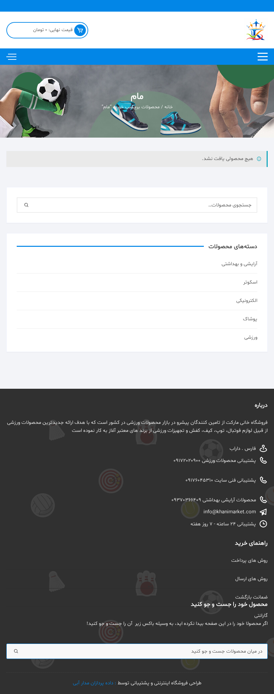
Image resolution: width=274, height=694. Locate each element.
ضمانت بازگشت (251, 597)
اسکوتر (250, 282)
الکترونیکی (246, 300)
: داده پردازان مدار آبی (95, 683)
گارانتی (261, 615)
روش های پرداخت (249, 560)
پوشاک (250, 319)
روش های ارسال (251, 578)
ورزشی (250, 337)
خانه (168, 107)
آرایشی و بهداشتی (239, 264)
